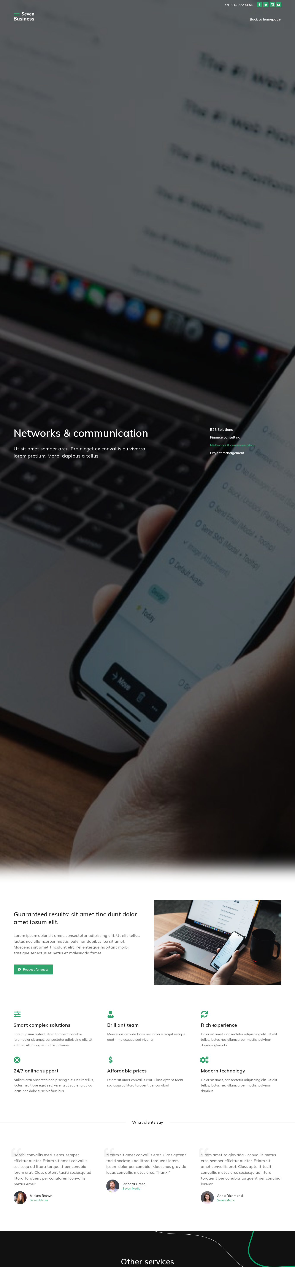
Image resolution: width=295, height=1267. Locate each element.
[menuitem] (265, 19)
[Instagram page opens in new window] (272, 4)
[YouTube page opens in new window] (278, 4)
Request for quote (36, 969)
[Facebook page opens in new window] (259, 4)
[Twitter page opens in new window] (265, 4)
